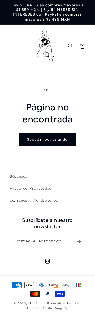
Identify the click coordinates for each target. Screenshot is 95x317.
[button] (10, 46)
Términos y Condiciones (34, 200)
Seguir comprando (47, 139)
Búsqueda (19, 176)
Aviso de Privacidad (31, 188)
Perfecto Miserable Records (55, 303)
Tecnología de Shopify (47, 308)
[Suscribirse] (79, 241)
